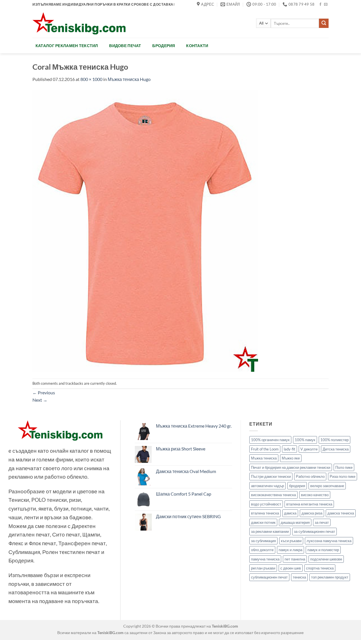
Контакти (197, 45)
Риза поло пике (342, 476)
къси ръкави (291, 540)
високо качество (315, 494)
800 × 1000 (91, 79)
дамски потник (263, 522)
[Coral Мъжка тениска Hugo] (145, 230)
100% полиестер (334, 439)
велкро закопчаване (327, 485)
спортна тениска (320, 568)
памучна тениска (265, 559)
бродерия (297, 485)
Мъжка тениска (264, 458)
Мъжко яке (291, 458)
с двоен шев (290, 568)
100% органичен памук (270, 439)
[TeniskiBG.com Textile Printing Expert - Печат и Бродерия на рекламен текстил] (79, 23)
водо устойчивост (266, 504)
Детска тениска (336, 449)
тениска (299, 577)
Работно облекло (310, 476)
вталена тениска (265, 513)
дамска (290, 513)
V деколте (309, 449)
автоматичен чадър (267, 485)
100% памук (305, 439)
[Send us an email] (325, 4)
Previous (43, 392)
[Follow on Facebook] (320, 4)
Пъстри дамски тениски (271, 476)
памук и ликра (290, 549)
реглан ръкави (263, 568)
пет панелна (295, 559)
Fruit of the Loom (265, 449)
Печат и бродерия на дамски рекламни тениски (290, 467)
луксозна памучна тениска (329, 540)
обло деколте (262, 549)
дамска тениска (340, 513)
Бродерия (163, 45)
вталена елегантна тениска (309, 504)
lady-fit (289, 449)
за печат (322, 522)
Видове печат (125, 45)
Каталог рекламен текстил (67, 45)
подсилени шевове (326, 559)
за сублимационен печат (314, 531)
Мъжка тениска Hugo (129, 79)
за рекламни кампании (270, 531)
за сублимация (263, 540)
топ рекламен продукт (329, 577)
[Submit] (324, 23)
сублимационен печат (269, 577)
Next (39, 400)
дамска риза (311, 513)
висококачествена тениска (273, 494)
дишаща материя (295, 522)
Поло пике (344, 467)
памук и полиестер (323, 549)
